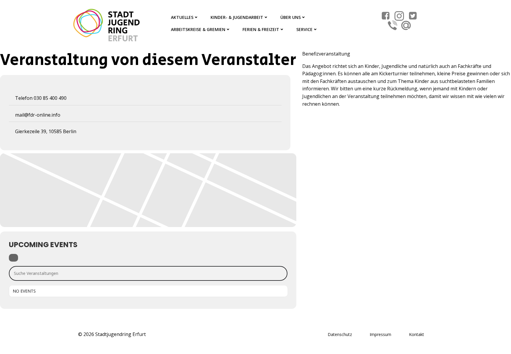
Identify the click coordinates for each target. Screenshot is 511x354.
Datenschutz (340, 334)
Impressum (380, 334)
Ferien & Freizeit (260, 29)
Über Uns (290, 17)
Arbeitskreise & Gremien (198, 29)
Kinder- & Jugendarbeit (237, 17)
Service (304, 29)
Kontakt (416, 334)
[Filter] (13, 258)
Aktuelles (182, 17)
